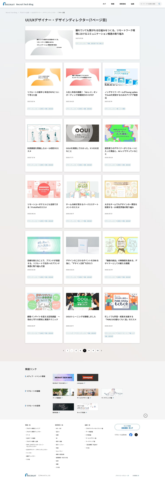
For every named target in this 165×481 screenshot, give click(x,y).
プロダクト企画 (24, 12)
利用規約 (135, 475)
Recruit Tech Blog (11, 12)
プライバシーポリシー (121, 475)
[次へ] (101, 350)
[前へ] (63, 350)
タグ (104, 4)
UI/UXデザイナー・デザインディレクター (43, 12)
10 (97, 350)
